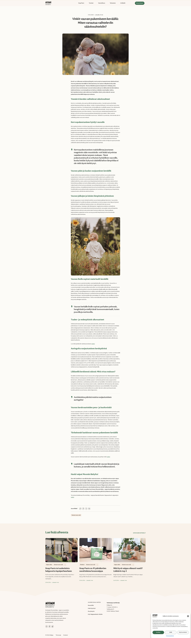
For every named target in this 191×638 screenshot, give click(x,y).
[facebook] (49, 626)
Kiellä (170, 632)
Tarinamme (113, 3)
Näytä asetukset (183, 632)
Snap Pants (81, 3)
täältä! (93, 343)
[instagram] (46, 626)
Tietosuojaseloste (170, 635)
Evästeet (65, 635)
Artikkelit (122, 3)
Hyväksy (158, 632)
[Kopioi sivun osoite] (80, 508)
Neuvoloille (91, 605)
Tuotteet (91, 3)
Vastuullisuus (101, 3)
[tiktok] (52, 626)
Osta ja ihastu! (139, 3)
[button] (188, 616)
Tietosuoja (58, 635)
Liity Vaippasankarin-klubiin (95, 614)
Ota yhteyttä (91, 611)
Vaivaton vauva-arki (76, 515)
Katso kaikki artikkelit (139, 533)
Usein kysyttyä (91, 608)
